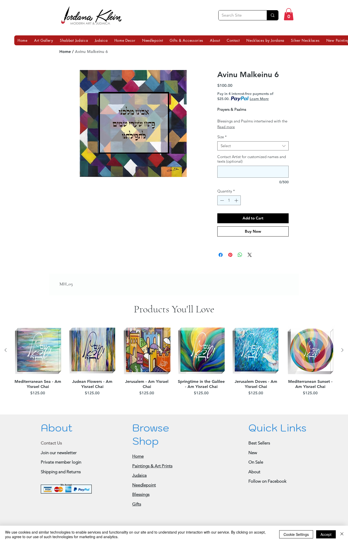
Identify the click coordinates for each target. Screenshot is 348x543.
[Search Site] (272, 15)
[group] (174, 361)
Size (222, 137)
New (252, 452)
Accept (325, 534)
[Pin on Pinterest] (230, 255)
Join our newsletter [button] (59, 452)
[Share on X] (250, 255)
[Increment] (236, 200)
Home (65, 51)
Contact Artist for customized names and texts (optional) (251, 159)
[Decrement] (221, 200)
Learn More (259, 98)
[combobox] (253, 145)
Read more (226, 126)
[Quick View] (37, 350)
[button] (289, 14)
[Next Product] (342, 350)
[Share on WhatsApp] (240, 255)
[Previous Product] (6, 350)
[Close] (342, 534)
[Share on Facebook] (221, 255)
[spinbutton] (229, 200)
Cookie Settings (296, 534)
